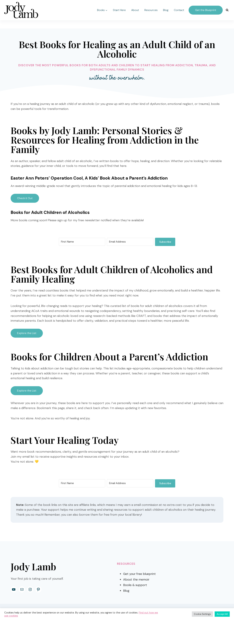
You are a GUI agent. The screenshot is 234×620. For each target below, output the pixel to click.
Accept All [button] (222, 614)
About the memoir (136, 579)
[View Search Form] (227, 10)
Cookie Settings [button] (202, 614)
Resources (151, 10)
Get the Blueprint (205, 10)
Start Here (119, 10)
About (135, 10)
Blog (165, 10)
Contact (179, 10)
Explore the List (26, 333)
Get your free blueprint (139, 574)
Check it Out (25, 198)
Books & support (135, 585)
